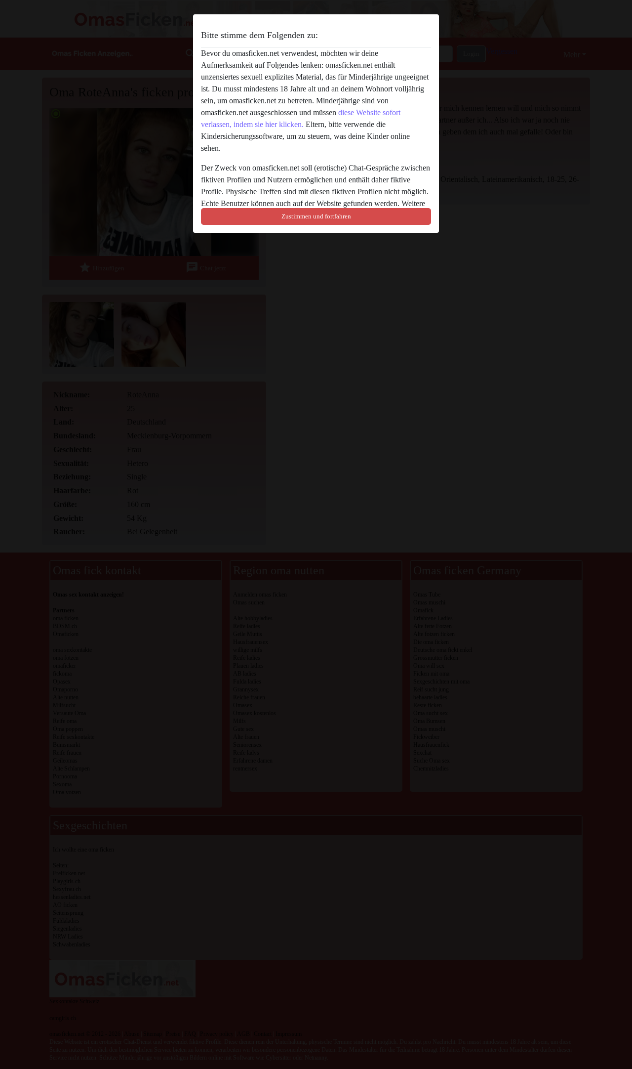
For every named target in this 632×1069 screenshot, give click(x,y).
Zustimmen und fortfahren (316, 216)
